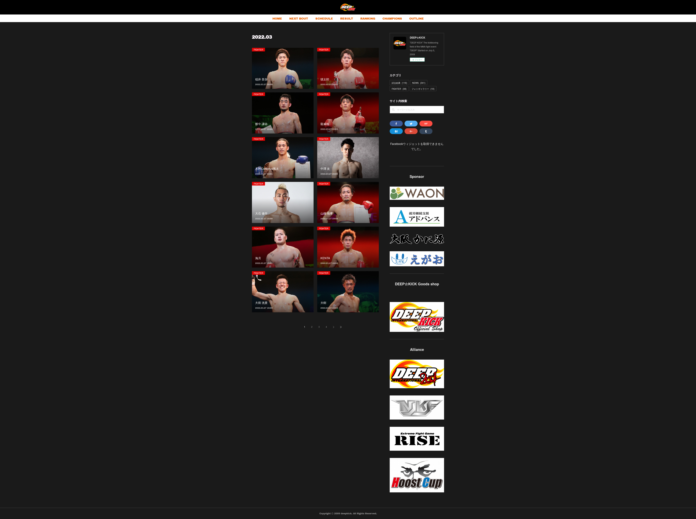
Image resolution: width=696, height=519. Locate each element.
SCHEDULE (324, 18)
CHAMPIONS (392, 18)
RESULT (346, 18)
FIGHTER (258, 49)
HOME (277, 18)
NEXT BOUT (298, 18)
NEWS (418, 82)
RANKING (367, 18)
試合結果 (399, 82)
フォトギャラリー (423, 88)
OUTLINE (416, 18)
